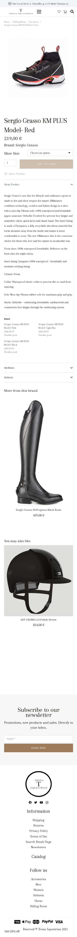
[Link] (21, 11)
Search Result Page (38, 842)
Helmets (38, 895)
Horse (38, 901)
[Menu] (39, 11)
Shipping (38, 820)
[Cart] (65, 11)
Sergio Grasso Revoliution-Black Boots (38, 508)
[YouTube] (41, 802)
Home (7, 21)
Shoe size (12, 153)
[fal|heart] (59, 11)
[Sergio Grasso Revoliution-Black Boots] (38, 450)
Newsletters (38, 847)
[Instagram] (47, 802)
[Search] (72, 11)
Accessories (38, 879)
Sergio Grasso (27, 145)
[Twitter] (35, 802)
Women (38, 890)
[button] (71, 34)
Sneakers (34, 21)
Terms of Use (38, 836)
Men (38, 884)
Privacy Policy (38, 831)
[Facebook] (30, 802)
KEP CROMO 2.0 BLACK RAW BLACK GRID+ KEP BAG (38, 617)
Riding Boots (20, 21)
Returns (38, 825)
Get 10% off (12, 931)
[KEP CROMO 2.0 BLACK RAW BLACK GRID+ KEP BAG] (38, 579)
